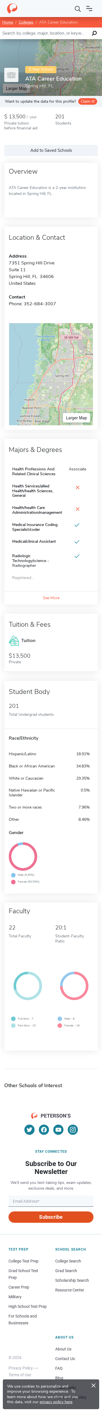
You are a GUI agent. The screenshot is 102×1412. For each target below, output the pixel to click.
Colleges (26, 22)
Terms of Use (19, 1375)
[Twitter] (29, 1130)
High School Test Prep (27, 1306)
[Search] (78, 8)
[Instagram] (73, 1130)
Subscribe (51, 1217)
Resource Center (69, 1290)
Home (7, 22)
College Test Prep (23, 1261)
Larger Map (76, 417)
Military (15, 1297)
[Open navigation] (89, 8)
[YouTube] (58, 1130)
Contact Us (65, 1358)
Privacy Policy (20, 1368)
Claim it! (88, 101)
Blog (59, 1378)
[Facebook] (44, 1130)
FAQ (59, 1368)
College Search (68, 1261)
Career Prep (18, 1287)
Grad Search (66, 1270)
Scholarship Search (72, 1280)
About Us (63, 1349)
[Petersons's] (12, 8)
